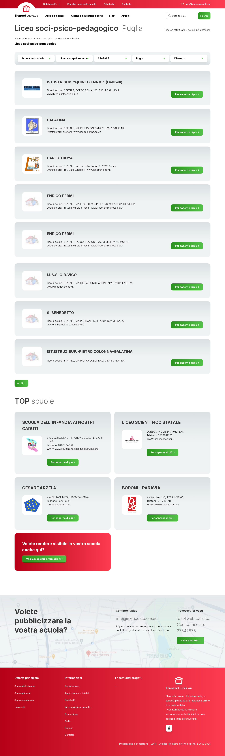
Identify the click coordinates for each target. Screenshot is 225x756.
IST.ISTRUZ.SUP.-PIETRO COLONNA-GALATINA (90, 351)
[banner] (26, 10)
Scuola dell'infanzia (25, 686)
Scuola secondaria (24, 700)
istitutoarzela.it (63, 504)
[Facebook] (169, 728)
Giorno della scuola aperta (87, 15)
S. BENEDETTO (60, 312)
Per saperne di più (186, 94)
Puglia (75, 38)
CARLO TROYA (60, 158)
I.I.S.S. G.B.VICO (62, 275)
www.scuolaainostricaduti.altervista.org (76, 448)
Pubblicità (109, 4)
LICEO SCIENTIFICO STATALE (151, 422)
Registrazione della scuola (81, 4)
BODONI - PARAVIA (141, 487)
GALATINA (56, 120)
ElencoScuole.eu (24, 38)
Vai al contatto (189, 640)
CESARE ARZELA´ (40, 487)
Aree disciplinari (55, 15)
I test (112, 15)
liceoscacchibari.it (164, 438)
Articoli (125, 15)
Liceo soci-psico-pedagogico (52, 38)
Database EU (50, 4)
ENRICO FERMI (60, 196)
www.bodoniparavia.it (167, 504)
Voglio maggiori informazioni (43, 558)
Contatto (126, 4)
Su (22, 383)
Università (20, 707)
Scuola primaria (22, 693)
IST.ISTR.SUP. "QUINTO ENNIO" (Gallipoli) (84, 82)
